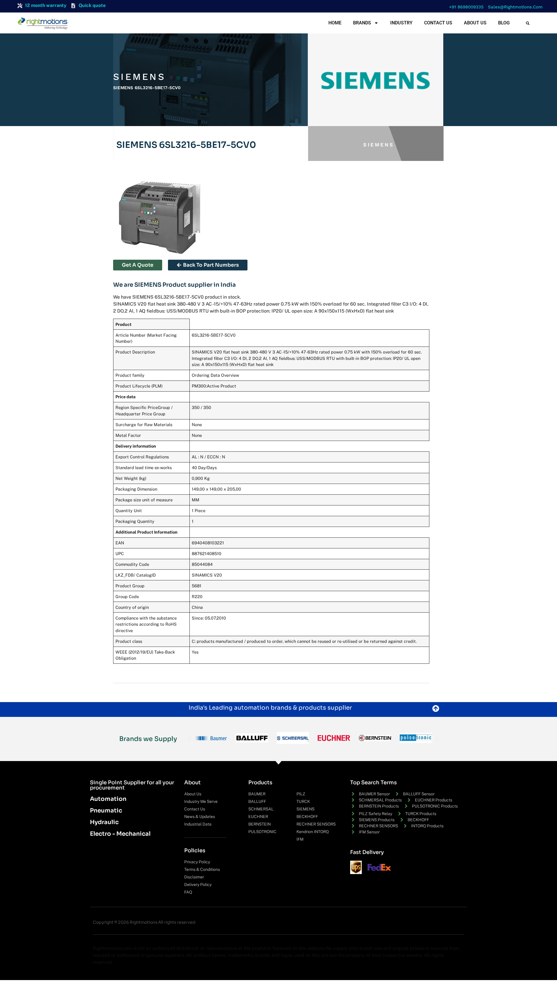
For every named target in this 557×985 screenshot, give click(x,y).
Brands (362, 23)
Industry (401, 23)
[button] (465, 7)
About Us (475, 23)
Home (334, 23)
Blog (504, 23)
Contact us (438, 23)
